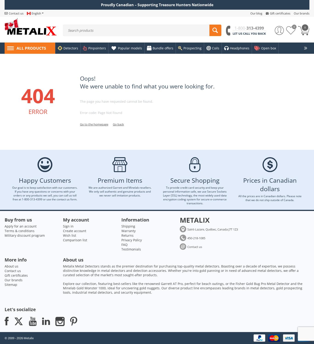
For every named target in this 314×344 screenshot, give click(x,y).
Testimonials (131, 249)
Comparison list (75, 240)
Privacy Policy (131, 240)
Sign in (68, 226)
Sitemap (11, 284)
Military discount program (25, 235)
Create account (74, 231)
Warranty (128, 231)
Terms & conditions (19, 231)
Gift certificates (16, 275)
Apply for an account (21, 226)
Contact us (194, 247)
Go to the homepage (94, 124)
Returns (127, 235)
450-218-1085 (196, 238)
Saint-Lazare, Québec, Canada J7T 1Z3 (212, 229)
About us (11, 266)
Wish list (69, 235)
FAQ (124, 244)
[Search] (215, 30)
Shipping (128, 226)
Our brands (14, 280)
